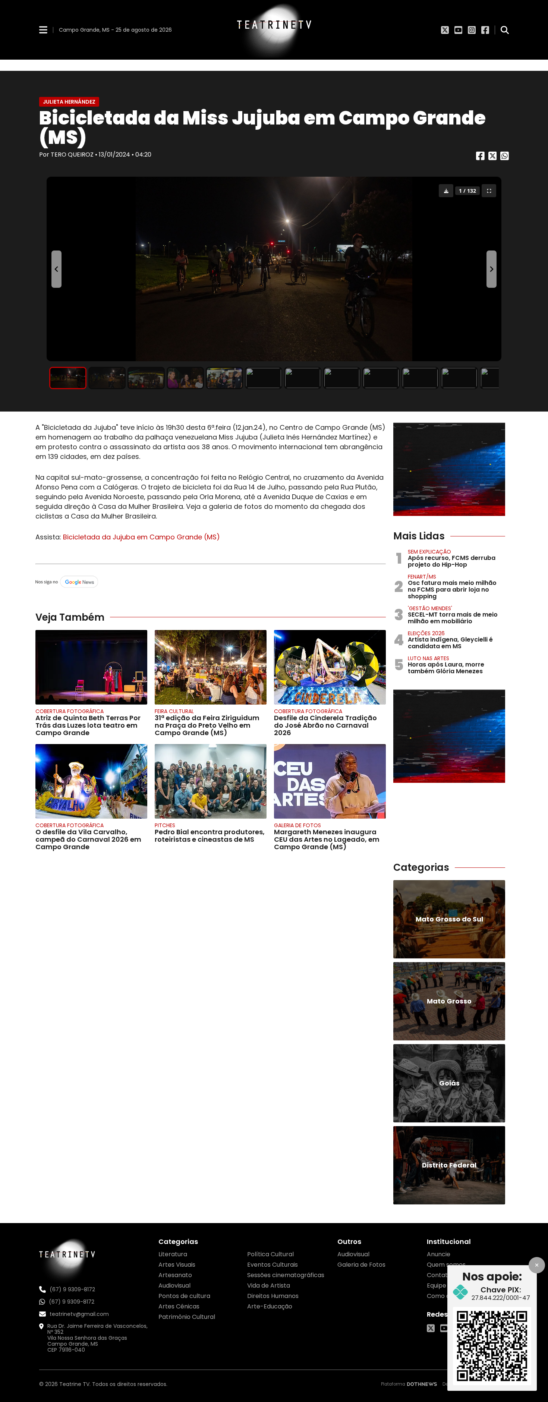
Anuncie (438, 1254)
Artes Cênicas (178, 1306)
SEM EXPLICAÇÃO (429, 552)
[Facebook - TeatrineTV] (485, 29)
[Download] (446, 190)
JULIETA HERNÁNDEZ (69, 101)
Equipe (436, 1285)
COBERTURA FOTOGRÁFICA (69, 711)
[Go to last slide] (56, 269)
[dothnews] (422, 1384)
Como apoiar (446, 1296)
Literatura (172, 1254)
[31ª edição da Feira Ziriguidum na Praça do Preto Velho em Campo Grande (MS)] (211, 667)
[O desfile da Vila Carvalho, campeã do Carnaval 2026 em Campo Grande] (91, 781)
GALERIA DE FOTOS (297, 825)
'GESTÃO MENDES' (430, 608)
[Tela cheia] (489, 190)
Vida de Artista (268, 1285)
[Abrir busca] (505, 30)
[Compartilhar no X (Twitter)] (492, 158)
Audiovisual (174, 1285)
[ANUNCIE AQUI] (449, 469)
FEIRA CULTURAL (174, 711)
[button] (67, 378)
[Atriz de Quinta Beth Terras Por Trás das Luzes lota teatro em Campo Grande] (91, 667)
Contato (439, 1275)
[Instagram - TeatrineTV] (472, 29)
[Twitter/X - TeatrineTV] (445, 29)
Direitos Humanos (273, 1296)
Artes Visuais (176, 1264)
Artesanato (175, 1275)
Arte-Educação (269, 1306)
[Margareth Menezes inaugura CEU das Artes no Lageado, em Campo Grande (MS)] (330, 781)
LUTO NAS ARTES (428, 658)
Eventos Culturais (272, 1264)
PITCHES (165, 825)
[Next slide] (491, 269)
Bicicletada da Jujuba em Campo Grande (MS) (140, 537)
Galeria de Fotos (361, 1264)
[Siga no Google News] (210, 582)
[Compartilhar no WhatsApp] (504, 158)
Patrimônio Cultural (186, 1317)
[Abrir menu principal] (43, 29)
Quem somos (446, 1264)
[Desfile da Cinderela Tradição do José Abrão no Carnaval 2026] (330, 667)
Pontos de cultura (184, 1296)
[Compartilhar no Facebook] (480, 158)
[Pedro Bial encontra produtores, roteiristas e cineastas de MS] (211, 781)
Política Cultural (270, 1254)
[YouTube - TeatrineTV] (458, 29)
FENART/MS (422, 577)
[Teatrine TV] (273, 30)
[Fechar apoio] (537, 1265)
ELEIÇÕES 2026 (426, 633)
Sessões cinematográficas (285, 1275)
